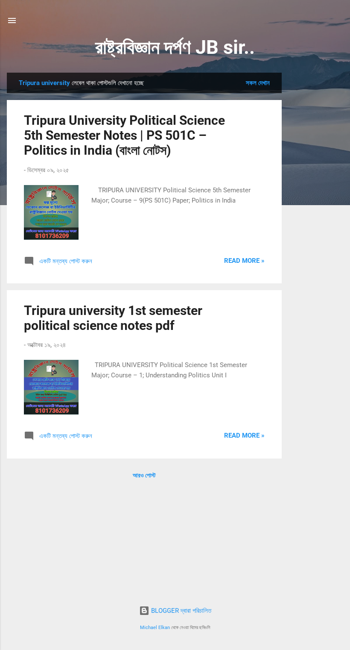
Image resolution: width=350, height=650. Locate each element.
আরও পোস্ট (144, 475)
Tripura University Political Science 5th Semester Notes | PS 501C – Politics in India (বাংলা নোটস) (124, 135)
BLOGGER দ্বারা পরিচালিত (180, 611)
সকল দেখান (258, 83)
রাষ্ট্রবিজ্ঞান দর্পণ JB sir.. (175, 47)
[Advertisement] (316, 201)
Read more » (244, 261)
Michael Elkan (155, 627)
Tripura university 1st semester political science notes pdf (113, 318)
